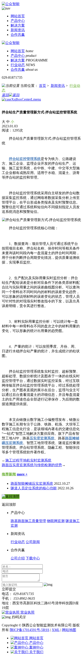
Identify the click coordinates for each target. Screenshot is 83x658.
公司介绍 (18, 558)
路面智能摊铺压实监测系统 (32, 483)
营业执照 (27, 612)
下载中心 (33, 558)
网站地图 (69, 630)
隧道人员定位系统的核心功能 (34, 488)
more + (22, 474)
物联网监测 (56, 521)
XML (56, 630)
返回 (5, 95)
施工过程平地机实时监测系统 (28, 460)
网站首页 (18, 16)
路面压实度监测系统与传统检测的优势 (32, 465)
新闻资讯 (18, 30)
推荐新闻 (9, 474)
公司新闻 (33, 542)
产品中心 (18, 21)
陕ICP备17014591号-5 (26, 630)
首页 (42, 86)
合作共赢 (18, 34)
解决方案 (18, 25)
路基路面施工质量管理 (28, 521)
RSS (46, 630)
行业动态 (18, 65)
